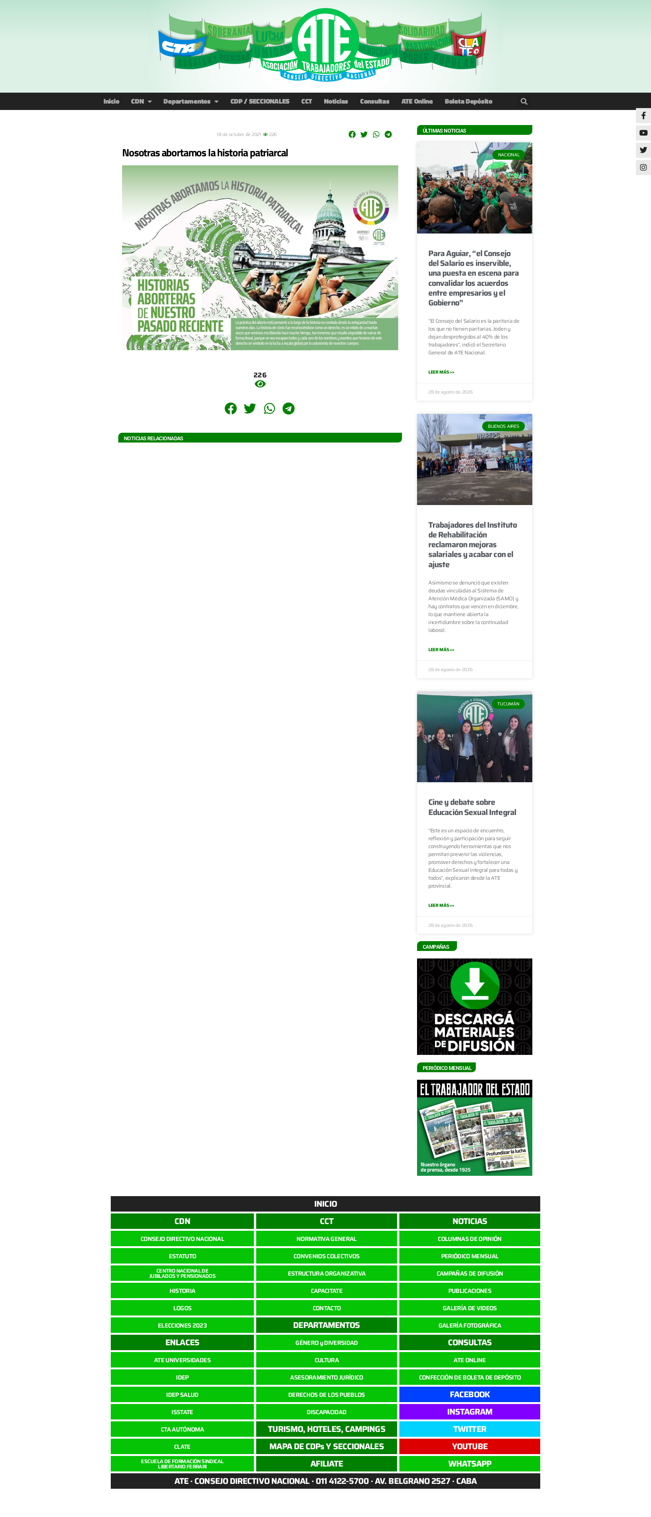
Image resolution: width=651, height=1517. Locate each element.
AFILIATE (326, 1463)
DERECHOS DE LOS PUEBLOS (326, 1394)
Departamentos (187, 101)
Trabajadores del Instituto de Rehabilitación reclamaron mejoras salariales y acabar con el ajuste (472, 545)
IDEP (182, 1377)
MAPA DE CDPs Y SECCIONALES (326, 1446)
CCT (306, 101)
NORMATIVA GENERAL (326, 1239)
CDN (137, 101)
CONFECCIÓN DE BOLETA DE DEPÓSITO (470, 1377)
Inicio (111, 101)
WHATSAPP (470, 1463)
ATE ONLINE (470, 1360)
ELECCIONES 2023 (182, 1325)
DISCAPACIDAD (326, 1412)
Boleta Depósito (468, 101)
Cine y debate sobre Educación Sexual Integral (472, 807)
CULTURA (327, 1360)
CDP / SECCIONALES (260, 101)
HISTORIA (183, 1291)
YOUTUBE (469, 1446)
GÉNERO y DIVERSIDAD (326, 1343)
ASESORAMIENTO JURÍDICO (326, 1377)
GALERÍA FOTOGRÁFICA (470, 1325)
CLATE (182, 1446)
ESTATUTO (182, 1256)
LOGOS (182, 1308)
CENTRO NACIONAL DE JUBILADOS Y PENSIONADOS (182, 1273)
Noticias (336, 101)
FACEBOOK (470, 1394)
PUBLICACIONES (469, 1291)
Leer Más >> (441, 371)
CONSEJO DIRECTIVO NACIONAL (182, 1239)
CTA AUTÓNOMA (182, 1429)
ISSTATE (182, 1412)
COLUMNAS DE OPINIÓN (469, 1239)
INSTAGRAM (470, 1411)
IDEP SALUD (182, 1394)
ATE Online (417, 101)
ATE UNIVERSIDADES (182, 1360)
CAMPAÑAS (436, 947)
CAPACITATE (326, 1291)
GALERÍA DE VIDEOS (470, 1308)
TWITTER (469, 1429)
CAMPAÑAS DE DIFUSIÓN (470, 1273)
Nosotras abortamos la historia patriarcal (205, 152)
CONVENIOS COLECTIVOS (326, 1256)
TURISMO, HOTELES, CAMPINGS (326, 1429)
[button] (524, 101)
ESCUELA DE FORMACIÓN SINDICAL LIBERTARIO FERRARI (182, 1464)
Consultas (375, 101)
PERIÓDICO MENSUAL (470, 1256)
